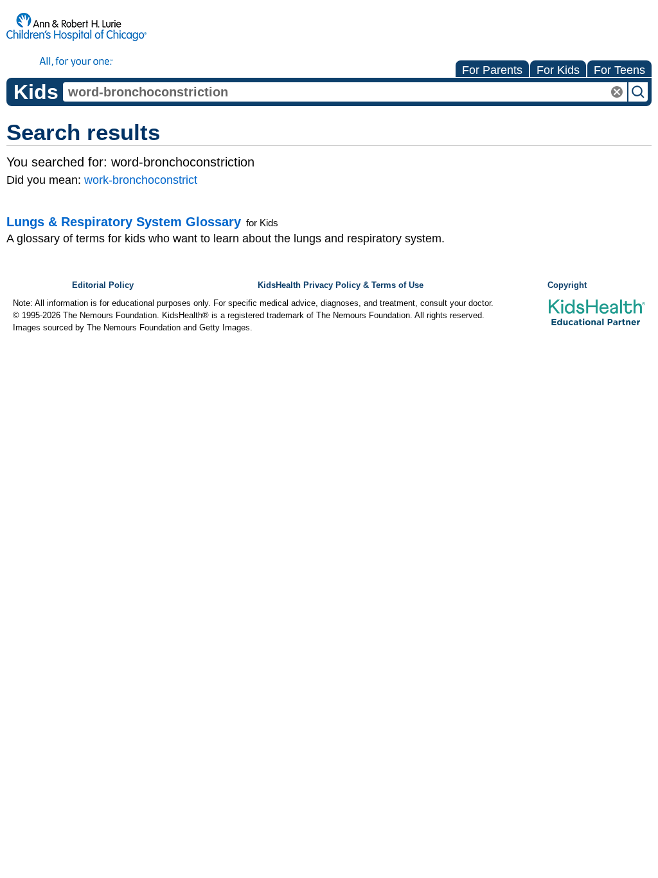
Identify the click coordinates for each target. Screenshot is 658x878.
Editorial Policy (103, 285)
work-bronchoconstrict (140, 180)
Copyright (567, 285)
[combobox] (345, 92)
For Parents (492, 70)
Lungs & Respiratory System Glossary (123, 222)
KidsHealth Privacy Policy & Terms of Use (340, 285)
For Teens (619, 70)
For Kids (558, 70)
